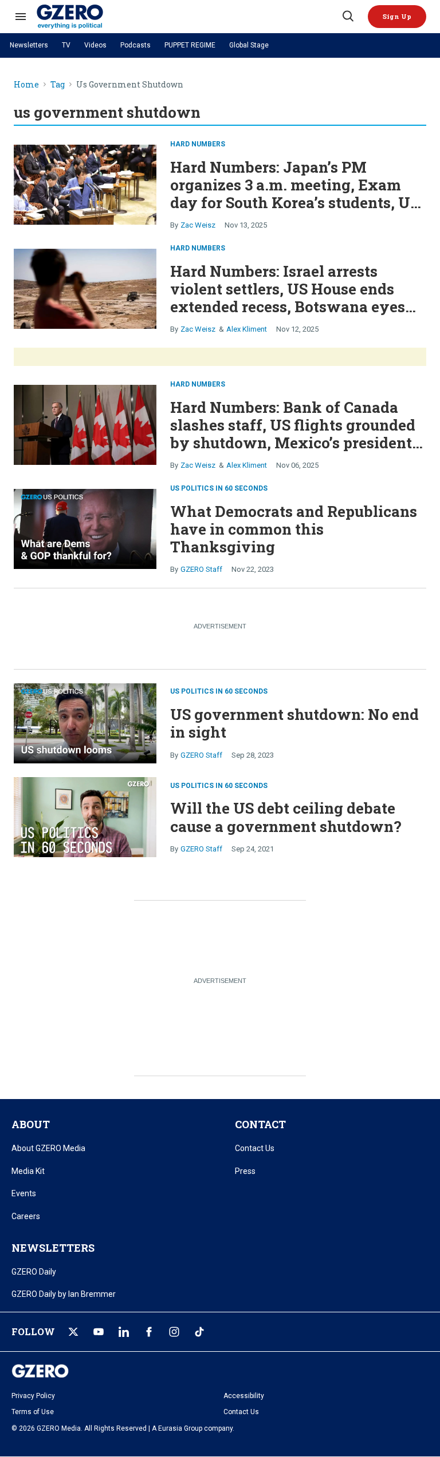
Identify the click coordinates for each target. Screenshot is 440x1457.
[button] (397, 16)
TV (66, 45)
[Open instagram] (174, 1332)
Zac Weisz (197, 225)
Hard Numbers (197, 144)
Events (23, 1193)
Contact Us (254, 1148)
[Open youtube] (99, 1332)
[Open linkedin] (124, 1332)
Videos (95, 45)
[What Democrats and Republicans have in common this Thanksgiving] (85, 528)
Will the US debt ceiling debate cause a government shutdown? (286, 816)
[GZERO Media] (188, 17)
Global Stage (249, 45)
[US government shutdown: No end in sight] (85, 722)
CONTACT (260, 1124)
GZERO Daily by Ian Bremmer (63, 1294)
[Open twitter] (73, 1332)
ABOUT (30, 1124)
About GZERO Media (48, 1148)
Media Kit (28, 1171)
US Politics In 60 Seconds (219, 488)
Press (245, 1171)
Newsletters (29, 45)
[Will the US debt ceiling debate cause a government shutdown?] (85, 816)
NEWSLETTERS (53, 1248)
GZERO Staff (201, 569)
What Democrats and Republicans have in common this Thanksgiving (293, 528)
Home (26, 85)
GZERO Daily (33, 1271)
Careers (25, 1216)
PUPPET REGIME (189, 45)
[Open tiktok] (199, 1332)
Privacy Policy (33, 1396)
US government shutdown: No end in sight (294, 723)
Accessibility (243, 1396)
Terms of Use (32, 1412)
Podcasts (135, 45)
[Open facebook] (149, 1332)
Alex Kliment (246, 329)
